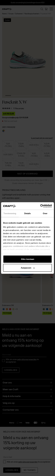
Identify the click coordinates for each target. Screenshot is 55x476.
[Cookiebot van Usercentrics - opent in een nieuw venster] (40, 206)
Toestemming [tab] (9, 213)
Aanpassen (26, 268)
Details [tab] (27, 213)
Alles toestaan (27, 259)
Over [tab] (45, 213)
